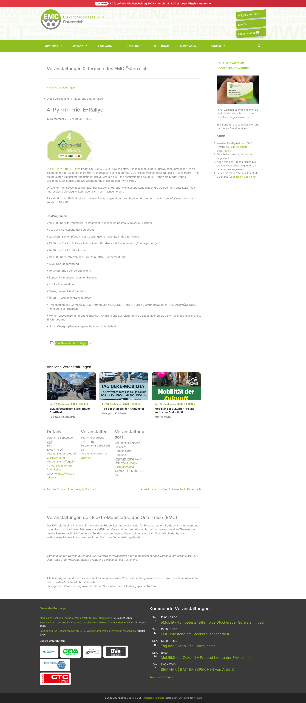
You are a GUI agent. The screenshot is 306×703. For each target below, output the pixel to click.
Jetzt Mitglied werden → (196, 3)
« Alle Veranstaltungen (61, 87)
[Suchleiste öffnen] (259, 46)
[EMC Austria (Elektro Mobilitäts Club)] (73, 19)
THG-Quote (161, 46)
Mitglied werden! (248, 14)
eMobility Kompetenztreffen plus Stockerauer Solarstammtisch (213, 622)
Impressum (149, 697)
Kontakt (216, 46)
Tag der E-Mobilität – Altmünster (188, 646)
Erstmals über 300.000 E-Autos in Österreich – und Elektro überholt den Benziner (87, 622)
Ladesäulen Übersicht (242, 176)
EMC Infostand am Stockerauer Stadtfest (195, 634)
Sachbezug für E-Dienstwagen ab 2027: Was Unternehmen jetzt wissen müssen (86, 630)
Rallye (58, 469)
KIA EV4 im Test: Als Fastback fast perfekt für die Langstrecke (76, 617)
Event (59, 465)
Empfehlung (57, 457)
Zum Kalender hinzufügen (71, 343)
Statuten (160, 697)
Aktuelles (51, 46)
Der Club (132, 46)
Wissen (78, 46)
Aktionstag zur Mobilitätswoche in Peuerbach (172, 489)
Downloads (188, 46)
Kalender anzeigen (161, 677)
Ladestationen (247, 33)
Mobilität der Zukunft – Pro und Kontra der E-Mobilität (206, 657)
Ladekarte (105, 46)
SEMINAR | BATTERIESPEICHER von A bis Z (197, 669)
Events (242, 24)
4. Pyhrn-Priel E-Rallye (66, 169)
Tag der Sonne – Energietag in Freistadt (72, 489)
